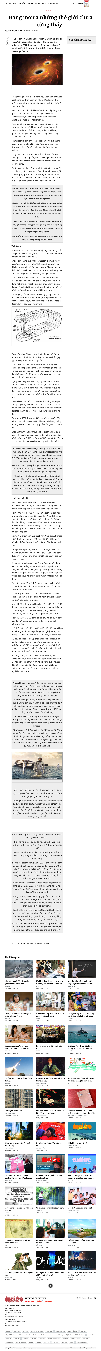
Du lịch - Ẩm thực (72, 1331)
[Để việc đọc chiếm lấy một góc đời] (50, 1131)
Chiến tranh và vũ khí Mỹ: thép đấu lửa (18, 1079)
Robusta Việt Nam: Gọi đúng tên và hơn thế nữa (50, 1241)
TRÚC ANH (70, 1277)
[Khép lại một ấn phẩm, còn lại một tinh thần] (50, 1163)
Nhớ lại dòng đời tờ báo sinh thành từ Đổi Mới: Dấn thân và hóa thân (81, 1176)
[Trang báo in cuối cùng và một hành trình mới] (19, 1228)
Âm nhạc (46, 1342)
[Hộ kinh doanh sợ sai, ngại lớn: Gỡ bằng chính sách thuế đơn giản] (50, 969)
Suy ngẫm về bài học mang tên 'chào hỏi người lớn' (18, 1014)
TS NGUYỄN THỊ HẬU (10, 1180)
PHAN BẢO (39, 1051)
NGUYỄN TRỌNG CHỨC (73, 1210)
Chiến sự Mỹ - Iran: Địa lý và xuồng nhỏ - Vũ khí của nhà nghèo (80, 1047)
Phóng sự (8, 1338)
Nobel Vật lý (38, 943)
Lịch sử (51, 1335)
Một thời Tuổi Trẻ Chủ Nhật (80, 1208)
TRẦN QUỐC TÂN (40, 1148)
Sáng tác (17, 1338)
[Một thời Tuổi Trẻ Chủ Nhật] (82, 1196)
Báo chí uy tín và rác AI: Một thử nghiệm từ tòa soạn (82, 1273)
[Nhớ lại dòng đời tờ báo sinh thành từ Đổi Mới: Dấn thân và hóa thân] (82, 1163)
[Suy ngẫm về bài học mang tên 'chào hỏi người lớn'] (19, 1001)
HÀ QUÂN (70, 1018)
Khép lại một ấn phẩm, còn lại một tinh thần (49, 1176)
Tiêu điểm (85, 1338)
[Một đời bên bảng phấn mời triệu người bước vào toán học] (82, 969)
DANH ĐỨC (7, 1083)
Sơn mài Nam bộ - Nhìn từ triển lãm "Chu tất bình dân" (50, 1112)
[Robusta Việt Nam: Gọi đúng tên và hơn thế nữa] (50, 1228)
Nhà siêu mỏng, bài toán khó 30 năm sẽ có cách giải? (50, 1014)
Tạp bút (31, 1342)
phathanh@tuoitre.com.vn (12, 1325)
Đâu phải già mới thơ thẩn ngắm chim (19, 1273)
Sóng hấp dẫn (21, 943)
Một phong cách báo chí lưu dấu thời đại (19, 1209)
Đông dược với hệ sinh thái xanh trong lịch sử (50, 1079)
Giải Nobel (30, 943)
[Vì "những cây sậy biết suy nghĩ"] (50, 1196)
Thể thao (65, 1338)
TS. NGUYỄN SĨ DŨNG (41, 1180)
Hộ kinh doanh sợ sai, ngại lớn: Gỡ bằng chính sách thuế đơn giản (49, 982)
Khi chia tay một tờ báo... (79, 1143)
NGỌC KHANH (8, 1277)
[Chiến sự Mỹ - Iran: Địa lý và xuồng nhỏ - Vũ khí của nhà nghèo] (82, 1034)
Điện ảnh (64, 1342)
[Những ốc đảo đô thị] (19, 1098)
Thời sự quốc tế (75, 1338)
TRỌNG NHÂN (71, 986)
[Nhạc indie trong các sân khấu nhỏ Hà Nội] (19, 1131)
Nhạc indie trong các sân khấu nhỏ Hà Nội (18, 1144)
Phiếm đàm (91, 1335)
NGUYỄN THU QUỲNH (10, 1113)
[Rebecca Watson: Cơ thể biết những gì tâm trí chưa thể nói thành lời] (82, 1098)
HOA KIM (38, 1277)
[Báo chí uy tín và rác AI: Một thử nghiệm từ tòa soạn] (82, 1260)
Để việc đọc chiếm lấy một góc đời (49, 1144)
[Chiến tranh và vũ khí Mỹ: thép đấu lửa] (19, 1066)
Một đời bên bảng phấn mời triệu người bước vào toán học (81, 982)
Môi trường (60, 1335)
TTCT (6, 1245)
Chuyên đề (17, 1331)
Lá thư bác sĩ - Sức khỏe (39, 1335)
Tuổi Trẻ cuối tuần (21, 1342)
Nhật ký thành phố (79, 1335)
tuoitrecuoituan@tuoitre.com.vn (14, 1316)
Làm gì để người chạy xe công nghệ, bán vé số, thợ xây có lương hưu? (81, 1014)
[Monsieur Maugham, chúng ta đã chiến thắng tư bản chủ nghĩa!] (82, 1066)
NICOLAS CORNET (72, 1145)
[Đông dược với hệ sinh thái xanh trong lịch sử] (50, 1066)
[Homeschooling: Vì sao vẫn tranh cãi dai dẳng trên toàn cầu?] (19, 1034)
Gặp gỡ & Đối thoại (11, 1335)
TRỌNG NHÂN (71, 1245)
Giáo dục (83, 1331)
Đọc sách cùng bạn (82, 1342)
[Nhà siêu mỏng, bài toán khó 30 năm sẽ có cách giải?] (50, 1001)
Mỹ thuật (68, 1335)
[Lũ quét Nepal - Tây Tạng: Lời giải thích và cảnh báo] (19, 969)
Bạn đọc (8, 1331)
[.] (37, 778)
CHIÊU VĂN (7, 986)
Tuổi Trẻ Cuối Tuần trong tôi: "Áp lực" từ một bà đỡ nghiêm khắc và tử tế (18, 1176)
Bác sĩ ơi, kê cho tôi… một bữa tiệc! (49, 1047)
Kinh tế (28, 1335)
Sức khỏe (25, 1338)
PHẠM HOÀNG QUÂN (41, 1083)
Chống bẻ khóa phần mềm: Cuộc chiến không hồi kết (50, 1273)
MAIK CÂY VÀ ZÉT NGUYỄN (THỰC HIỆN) (78, 1115)
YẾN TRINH (39, 1245)
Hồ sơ (20, 1335)
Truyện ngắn (9, 1342)
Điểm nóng (55, 1342)
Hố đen (46, 943)
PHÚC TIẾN (70, 1180)
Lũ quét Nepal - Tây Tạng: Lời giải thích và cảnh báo (17, 982)
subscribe (80, 4)
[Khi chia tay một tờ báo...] (82, 1131)
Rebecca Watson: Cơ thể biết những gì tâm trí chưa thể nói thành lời (81, 1112)
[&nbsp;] (37, 84)
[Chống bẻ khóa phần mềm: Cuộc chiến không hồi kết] (50, 1260)
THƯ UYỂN (70, 1083)
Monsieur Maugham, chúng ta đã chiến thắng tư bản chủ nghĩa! (81, 1079)
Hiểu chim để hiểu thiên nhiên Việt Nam (81, 1241)
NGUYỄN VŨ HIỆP (9, 1148)
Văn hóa (39, 1342)
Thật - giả (42, 1338)
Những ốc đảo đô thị (13, 1111)
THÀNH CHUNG (8, 1018)
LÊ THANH (38, 986)
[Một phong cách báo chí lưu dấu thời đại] (19, 1196)
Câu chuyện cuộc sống (37, 1331)
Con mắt (25, 1331)
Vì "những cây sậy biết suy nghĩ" (50, 1208)
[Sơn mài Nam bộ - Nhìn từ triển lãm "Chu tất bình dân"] (50, 1098)
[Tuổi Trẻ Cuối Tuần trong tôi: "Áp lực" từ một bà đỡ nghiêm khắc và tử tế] (19, 1163)
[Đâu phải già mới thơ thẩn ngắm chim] (19, 1260)
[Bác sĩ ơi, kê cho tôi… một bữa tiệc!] (50, 1034)
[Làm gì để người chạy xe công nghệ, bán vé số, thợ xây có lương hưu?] (82, 1001)
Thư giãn (33, 1338)
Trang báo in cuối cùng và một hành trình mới (18, 1241)
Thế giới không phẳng (53, 1338)
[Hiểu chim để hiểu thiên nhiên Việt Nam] (82, 1228)
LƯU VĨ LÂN (7, 1213)
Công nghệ (49, 1331)
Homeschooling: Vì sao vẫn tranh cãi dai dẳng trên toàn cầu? (17, 1047)
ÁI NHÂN (38, 1018)
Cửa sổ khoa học (50, 11)
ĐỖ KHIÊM (70, 1051)
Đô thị (71, 1342)
